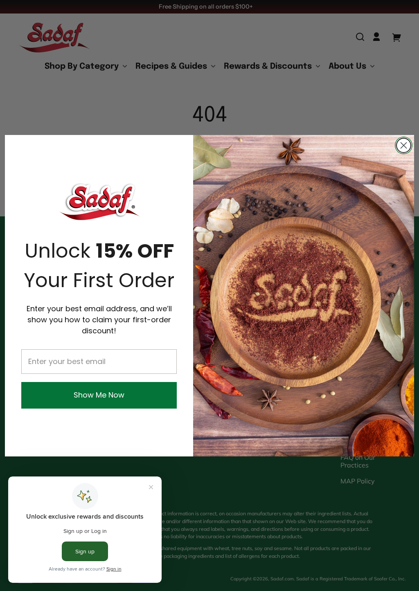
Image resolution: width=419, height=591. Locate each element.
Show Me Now (99, 395)
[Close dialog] (403, 145)
